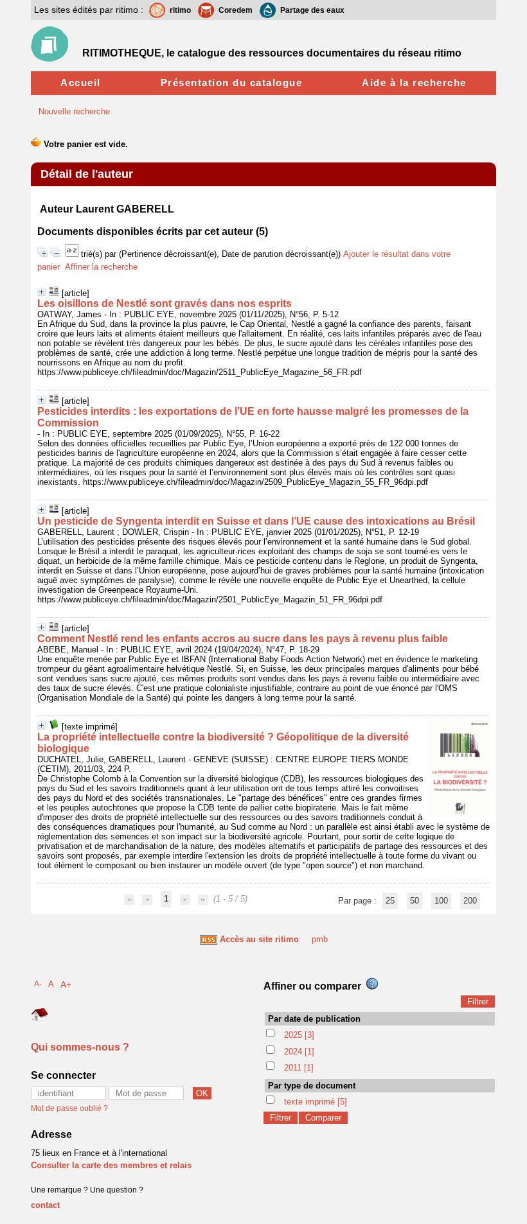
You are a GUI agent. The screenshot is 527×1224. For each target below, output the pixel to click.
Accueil (80, 82)
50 (414, 900)
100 (441, 900)
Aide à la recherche (414, 82)
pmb (320, 939)
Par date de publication (314, 1019)
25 (390, 900)
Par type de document (311, 1085)
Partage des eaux (312, 10)
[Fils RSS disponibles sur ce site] (208, 939)
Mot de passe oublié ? (69, 1108)
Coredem (236, 10)
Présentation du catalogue (232, 82)
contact (45, 1205)
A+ (65, 984)
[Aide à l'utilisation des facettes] (372, 984)
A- (38, 983)
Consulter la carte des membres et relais (111, 1165)
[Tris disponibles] (73, 254)
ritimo (180, 10)
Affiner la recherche (101, 267)
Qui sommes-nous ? (80, 1047)
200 (470, 900)
